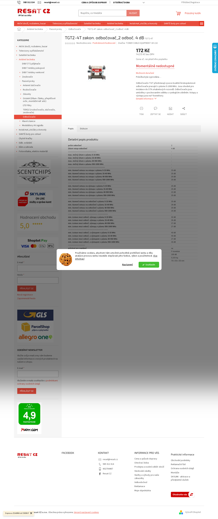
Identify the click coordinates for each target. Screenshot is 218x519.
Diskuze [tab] (84, 128)
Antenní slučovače (32, 85)
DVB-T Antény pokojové (33, 68)
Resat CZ (107, 473)
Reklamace (139, 486)
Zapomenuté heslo (26, 298)
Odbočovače (29, 116)
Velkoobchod (140, 482)
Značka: (138, 43)
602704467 (108, 468)
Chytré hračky (25, 138)
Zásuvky (27, 94)
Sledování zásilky (142, 471)
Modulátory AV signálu (32, 125)
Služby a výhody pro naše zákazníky (146, 476)
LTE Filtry (27, 105)
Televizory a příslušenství (31, 50)
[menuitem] (31, 23)
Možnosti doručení (145, 73)
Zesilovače (27, 76)
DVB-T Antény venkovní (33, 72)
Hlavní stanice (28, 121)
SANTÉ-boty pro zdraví (30, 134)
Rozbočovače (29, 89)
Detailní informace (144, 98)
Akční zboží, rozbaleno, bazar (33, 46)
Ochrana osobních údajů (182, 468)
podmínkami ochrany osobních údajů (37, 382)
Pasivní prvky (28, 81)
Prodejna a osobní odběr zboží (149, 466)
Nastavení (127, 264)
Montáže (175, 472)
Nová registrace (25, 294)
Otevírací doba (121, 2)
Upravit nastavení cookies (86, 512)
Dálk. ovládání (25, 142)
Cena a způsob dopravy (94, 2)
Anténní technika (27, 59)
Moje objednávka (142, 490)
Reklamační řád (178, 464)
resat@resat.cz (110, 459)
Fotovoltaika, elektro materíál (33, 151)
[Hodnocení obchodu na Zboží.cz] (183, 494)
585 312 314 (108, 464)
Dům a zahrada (26, 147)
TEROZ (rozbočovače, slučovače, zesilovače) (39, 111)
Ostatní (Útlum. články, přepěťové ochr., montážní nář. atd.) (39, 100)
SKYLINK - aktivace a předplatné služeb (180, 478)
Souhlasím (150, 264)
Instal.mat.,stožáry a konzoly (32, 129)
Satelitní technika (27, 55)
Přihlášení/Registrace (190, 2)
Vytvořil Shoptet (193, 512)
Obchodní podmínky (180, 460)
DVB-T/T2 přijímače (31, 63)
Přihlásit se (27, 288)
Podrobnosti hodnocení (104, 43)
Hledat (133, 13)
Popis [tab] (71, 128)
